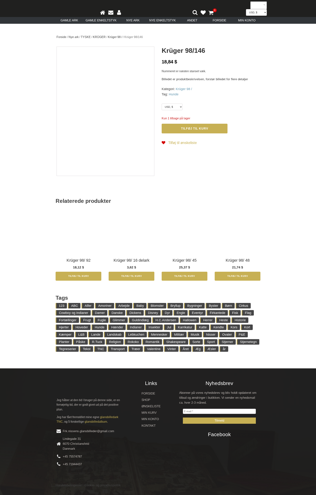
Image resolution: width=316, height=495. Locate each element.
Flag (248, 313)
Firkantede (217, 313)
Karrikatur (185, 327)
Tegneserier (67, 349)
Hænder (117, 327)
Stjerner (227, 342)
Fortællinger (67, 320)
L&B (81, 334)
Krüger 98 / (115, 37)
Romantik (152, 342)
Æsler (211, 349)
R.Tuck (97, 342)
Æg (198, 349)
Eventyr (197, 313)
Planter (64, 342)
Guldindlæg (140, 320)
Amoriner (105, 306)
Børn (228, 306)
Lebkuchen (136, 334)
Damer (100, 313)
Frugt (87, 320)
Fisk (235, 313)
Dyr (167, 313)
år (224, 349)
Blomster (157, 306)
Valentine (154, 349)
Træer (135, 349)
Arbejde (124, 306)
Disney (153, 313)
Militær (179, 334)
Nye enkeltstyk (162, 20)
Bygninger (194, 306)
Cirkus (243, 306)
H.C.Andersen (165, 320)
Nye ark (133, 20)
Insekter (154, 327)
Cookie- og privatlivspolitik (102, 485)
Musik (195, 334)
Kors (234, 327)
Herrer (207, 320)
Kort (247, 327)
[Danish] (257, 5)
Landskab (114, 334)
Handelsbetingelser (69, 485)
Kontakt (149, 425)
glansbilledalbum (96, 421)
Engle (181, 313)
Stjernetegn (248, 342)
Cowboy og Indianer (73, 313)
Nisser (210, 334)
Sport (211, 342)
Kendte (218, 327)
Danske (117, 313)
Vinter (171, 349)
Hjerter (64, 327)
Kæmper (65, 334)
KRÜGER (99, 37)
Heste (223, 320)
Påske (80, 342)
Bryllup (175, 306)
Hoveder (82, 327)
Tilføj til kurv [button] (78, 276)
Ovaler (227, 334)
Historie (240, 320)
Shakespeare (176, 342)
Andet (192, 20)
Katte (203, 327)
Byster (213, 306)
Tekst (87, 349)
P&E (242, 334)
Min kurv (149, 412)
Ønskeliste (151, 406)
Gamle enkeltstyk (101, 20)
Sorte (196, 342)
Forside (219, 20)
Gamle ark (69, 20)
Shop (146, 400)
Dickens (135, 313)
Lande (95, 334)
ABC (74, 306)
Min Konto (246, 20)
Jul (169, 327)
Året (186, 349)
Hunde (173, 94)
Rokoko (133, 342)
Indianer (136, 327)
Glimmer (119, 320)
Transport (118, 349)
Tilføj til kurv (194, 128)
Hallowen (189, 320)
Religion (115, 342)
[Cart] (212, 13)
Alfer (88, 306)
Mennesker (159, 334)
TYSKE (86, 37)
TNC (100, 349)
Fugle (102, 320)
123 (61, 306)
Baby (140, 306)
